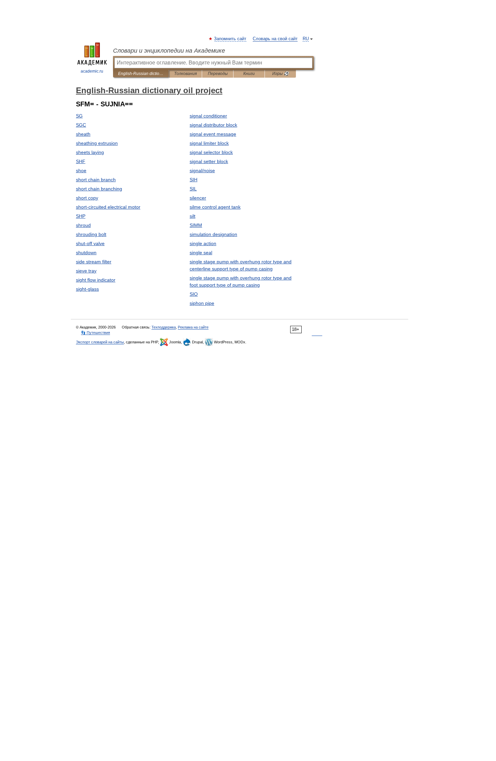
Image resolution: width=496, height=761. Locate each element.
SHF (80, 161)
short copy (87, 198)
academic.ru (92, 71)
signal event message (213, 134)
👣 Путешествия (95, 333)
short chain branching (99, 188)
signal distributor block (213, 125)
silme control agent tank (215, 207)
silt (192, 216)
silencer (198, 198)
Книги (249, 73)
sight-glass (87, 289)
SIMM (196, 225)
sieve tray (86, 270)
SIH (193, 179)
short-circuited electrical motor (108, 207)
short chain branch (96, 179)
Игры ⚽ (280, 73)
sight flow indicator (95, 280)
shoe (81, 170)
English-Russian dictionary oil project (141, 73)
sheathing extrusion (97, 143)
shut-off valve (90, 243)
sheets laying (90, 152)
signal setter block (209, 161)
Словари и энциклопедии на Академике (169, 50)
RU (306, 38)
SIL (193, 188)
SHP (80, 216)
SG (79, 116)
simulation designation (213, 234)
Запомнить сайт (230, 38)
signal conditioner (208, 116)
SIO (194, 294)
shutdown (86, 252)
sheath (83, 134)
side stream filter (93, 261)
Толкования (185, 73)
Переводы (218, 73)
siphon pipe (202, 303)
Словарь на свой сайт (275, 38)
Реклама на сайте (193, 327)
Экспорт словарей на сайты (100, 342)
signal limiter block (209, 143)
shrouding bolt (91, 234)
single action (203, 243)
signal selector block (211, 152)
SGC (81, 125)
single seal (201, 252)
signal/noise (202, 170)
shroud (83, 225)
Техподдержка (163, 327)
